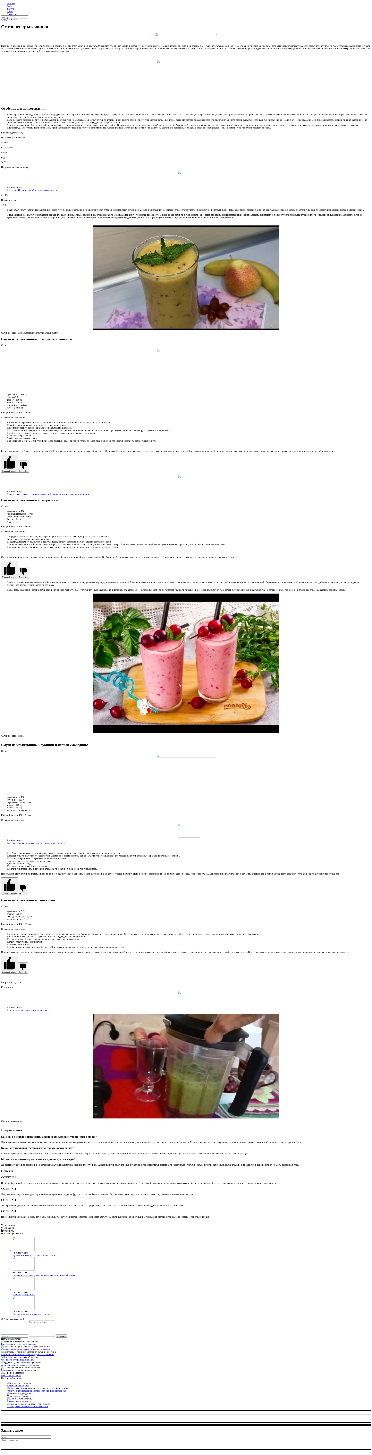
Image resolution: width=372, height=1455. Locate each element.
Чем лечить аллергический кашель (18, 1359)
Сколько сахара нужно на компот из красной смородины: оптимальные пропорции (48, 494)
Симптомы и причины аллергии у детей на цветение (27, 1354)
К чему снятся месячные (19, 1401)
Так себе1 (23, 471)
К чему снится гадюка (18, 1385)
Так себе (23, 894)
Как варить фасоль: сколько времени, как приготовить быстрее (44, 1275)
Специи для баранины (24, 1294)
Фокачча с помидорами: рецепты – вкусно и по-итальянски (36, 1391)
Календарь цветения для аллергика (18, 1344)
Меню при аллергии (11, 1375)
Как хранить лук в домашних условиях (32, 1314)
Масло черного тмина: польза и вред (19, 1370)
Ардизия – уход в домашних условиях (20, 1365)
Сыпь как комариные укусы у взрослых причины (25, 1349)
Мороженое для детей (18, 1396)
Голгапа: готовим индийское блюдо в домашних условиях (36, 843)
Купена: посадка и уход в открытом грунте (28, 1010)
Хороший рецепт (9, 471)
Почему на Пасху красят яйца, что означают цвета (32, 190)
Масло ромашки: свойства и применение (27, 1406)
